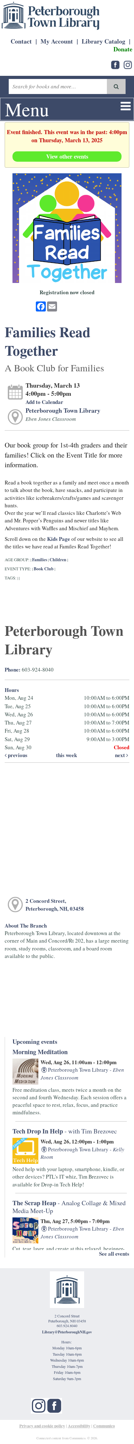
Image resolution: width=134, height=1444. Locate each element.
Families (40, 560)
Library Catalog (103, 41)
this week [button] (66, 755)
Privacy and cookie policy (42, 1426)
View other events (67, 156)
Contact (21, 41)
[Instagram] (38, 1405)
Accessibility (79, 1426)
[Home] (51, 16)
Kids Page (58, 539)
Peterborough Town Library (63, 410)
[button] (126, 105)
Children (58, 560)
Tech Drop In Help (64, 1131)
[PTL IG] (127, 64)
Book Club (44, 569)
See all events (114, 1254)
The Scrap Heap (69, 1206)
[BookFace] (115, 64)
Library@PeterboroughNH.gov (67, 1332)
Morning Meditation (40, 1051)
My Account (57, 41)
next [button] (120, 755)
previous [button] (17, 755)
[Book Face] (54, 1405)
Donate (122, 49)
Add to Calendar (44, 402)
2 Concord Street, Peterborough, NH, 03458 (55, 904)
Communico (104, 1426)
